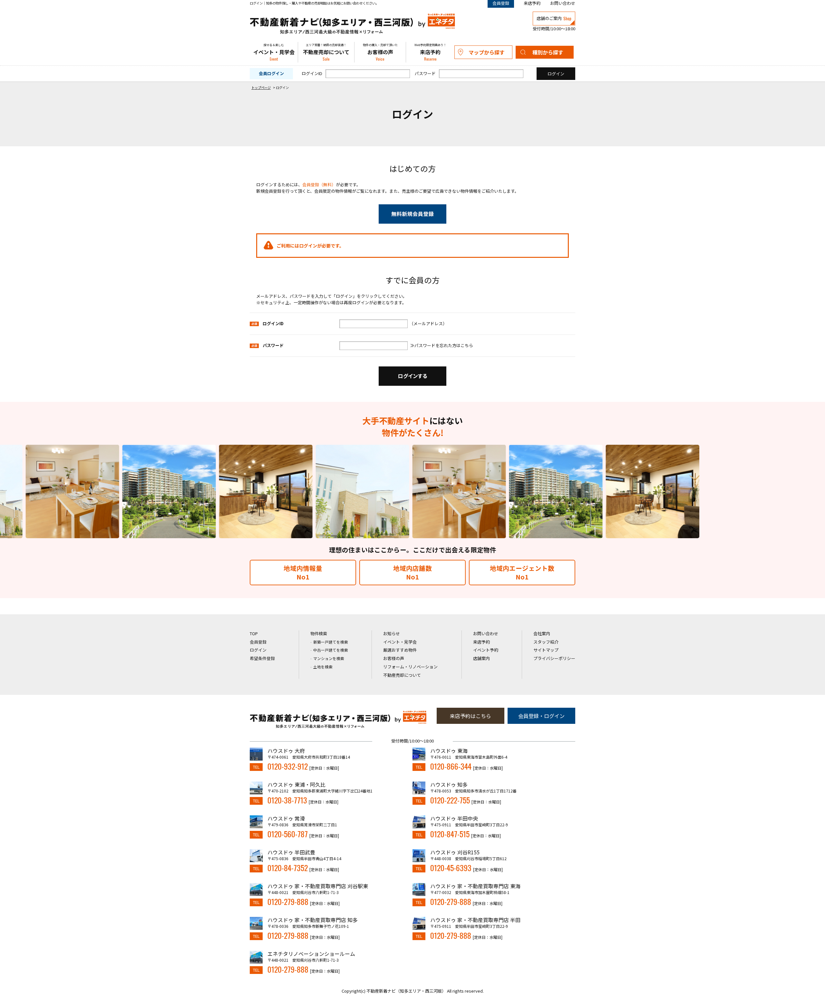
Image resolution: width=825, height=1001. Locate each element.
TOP (254, 633)
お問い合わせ (562, 3)
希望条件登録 (262, 658)
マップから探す (487, 52)
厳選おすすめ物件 (400, 650)
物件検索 (318, 633)
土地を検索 (323, 666)
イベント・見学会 (274, 52)
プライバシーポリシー (554, 658)
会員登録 (258, 642)
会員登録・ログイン (541, 716)
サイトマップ (545, 650)
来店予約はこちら (470, 716)
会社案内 (541, 633)
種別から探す (547, 52)
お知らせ (391, 633)
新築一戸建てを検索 (330, 642)
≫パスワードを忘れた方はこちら (441, 345)
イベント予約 (485, 650)
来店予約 (532, 3)
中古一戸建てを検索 (330, 650)
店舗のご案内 (554, 18)
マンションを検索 (328, 658)
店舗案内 (481, 658)
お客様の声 (380, 52)
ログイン (258, 650)
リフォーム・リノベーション (410, 667)
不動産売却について (326, 52)
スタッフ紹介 (545, 642)
